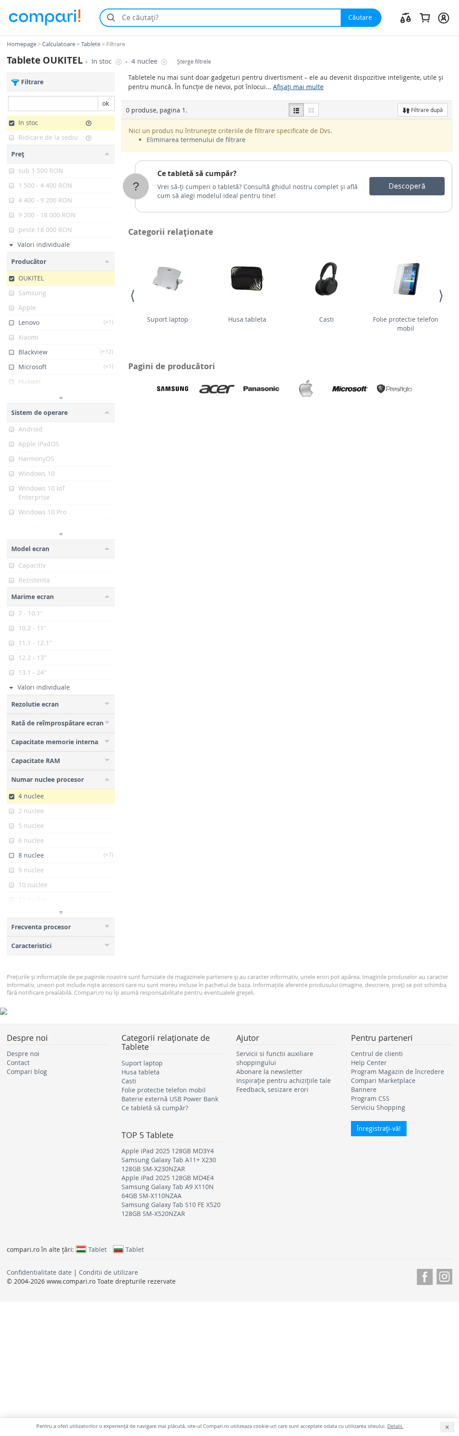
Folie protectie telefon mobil (405, 323)
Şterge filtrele (194, 61)
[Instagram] (444, 1275)
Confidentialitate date (39, 1272)
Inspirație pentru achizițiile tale (283, 1080)
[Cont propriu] (443, 17)
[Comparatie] (405, 17)
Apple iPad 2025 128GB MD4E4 (167, 1177)
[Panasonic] (261, 389)
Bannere (364, 1089)
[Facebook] (425, 1275)
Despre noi (23, 1053)
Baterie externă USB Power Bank (169, 1099)
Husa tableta (247, 319)
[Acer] (217, 389)
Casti (326, 319)
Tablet (97, 1249)
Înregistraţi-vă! (379, 1128)
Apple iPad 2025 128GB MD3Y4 (167, 1151)
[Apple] (306, 389)
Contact (18, 1062)
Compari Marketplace (383, 1080)
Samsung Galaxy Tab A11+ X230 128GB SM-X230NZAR (168, 1164)
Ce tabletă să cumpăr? (197, 173)
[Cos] (425, 17)
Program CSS (370, 1098)
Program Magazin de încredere (397, 1071)
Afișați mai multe (298, 86)
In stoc (102, 61)
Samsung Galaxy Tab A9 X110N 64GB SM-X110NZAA (167, 1191)
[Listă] (296, 109)
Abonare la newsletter (269, 1071)
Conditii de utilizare (108, 1272)
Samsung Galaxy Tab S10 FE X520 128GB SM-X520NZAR (171, 1209)
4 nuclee (145, 61)
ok (105, 103)
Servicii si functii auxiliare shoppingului (274, 1058)
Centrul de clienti (377, 1053)
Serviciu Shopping (378, 1107)
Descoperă (407, 186)
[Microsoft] (350, 389)
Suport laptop (167, 319)
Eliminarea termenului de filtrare (196, 139)
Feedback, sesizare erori (272, 1089)
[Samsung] (173, 389)
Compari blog (27, 1071)
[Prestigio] (394, 389)
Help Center (369, 1062)
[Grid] (311, 109)
